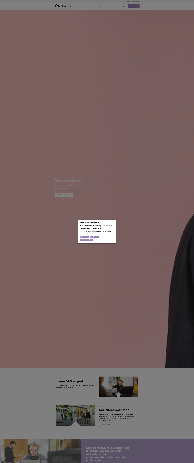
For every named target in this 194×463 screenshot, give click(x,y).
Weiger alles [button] (84, 237)
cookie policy (87, 233)
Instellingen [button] (95, 237)
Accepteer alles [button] (86, 240)
